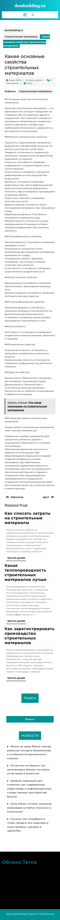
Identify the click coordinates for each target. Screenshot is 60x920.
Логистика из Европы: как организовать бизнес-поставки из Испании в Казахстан (28, 769)
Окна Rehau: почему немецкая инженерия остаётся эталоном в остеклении (29, 807)
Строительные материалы (21, 36)
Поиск (30, 698)
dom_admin (35, 80)
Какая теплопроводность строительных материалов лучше (26, 572)
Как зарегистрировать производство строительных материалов (29, 635)
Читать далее (16, 558)
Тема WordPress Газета (20, 914)
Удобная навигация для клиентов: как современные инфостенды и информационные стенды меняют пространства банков (29, 788)
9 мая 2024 (15, 80)
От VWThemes (45, 914)
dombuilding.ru (30, 5)
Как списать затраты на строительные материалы (27, 518)
